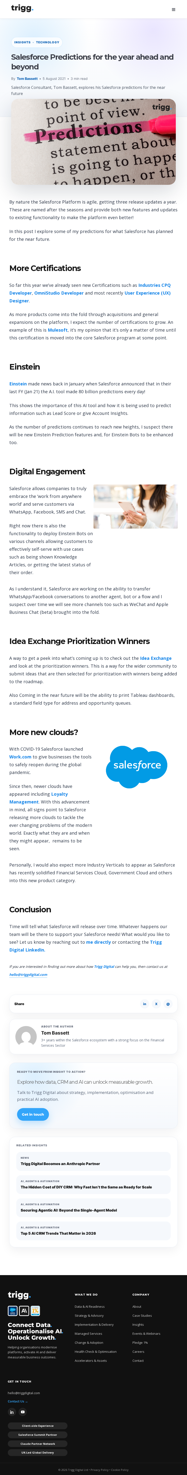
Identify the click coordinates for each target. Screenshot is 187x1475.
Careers (138, 1351)
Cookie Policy (120, 1470)
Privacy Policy (100, 1470)
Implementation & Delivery (94, 1324)
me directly (98, 942)
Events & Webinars (146, 1333)
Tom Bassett (27, 78)
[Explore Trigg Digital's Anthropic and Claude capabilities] (24, 1311)
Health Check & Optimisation (96, 1351)
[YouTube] (23, 1412)
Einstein (18, 384)
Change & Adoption (89, 1342)
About (136, 1306)
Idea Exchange (156, 658)
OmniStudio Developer (59, 293)
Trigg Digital (104, 966)
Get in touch (33, 1114)
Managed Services (88, 1333)
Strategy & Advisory (89, 1315)
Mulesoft (58, 330)
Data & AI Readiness (90, 1306)
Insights (138, 1324)
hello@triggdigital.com (28, 974)
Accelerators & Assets (91, 1360)
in (144, 1004)
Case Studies (142, 1315)
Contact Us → (18, 1401)
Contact (138, 1360)
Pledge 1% (140, 1342)
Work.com (20, 757)
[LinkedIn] (12, 1412)
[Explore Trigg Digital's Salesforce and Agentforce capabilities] (13, 1311)
